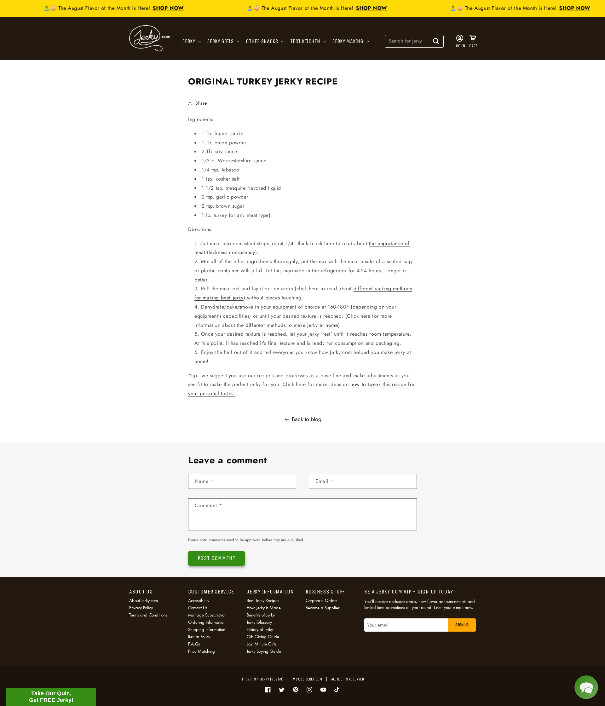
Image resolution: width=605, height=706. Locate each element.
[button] (191, 41)
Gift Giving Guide (263, 636)
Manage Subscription (207, 615)
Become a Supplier (322, 608)
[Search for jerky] (436, 41)
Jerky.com (314, 679)
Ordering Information (207, 622)
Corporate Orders (321, 601)
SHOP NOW (163, 8)
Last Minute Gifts (261, 644)
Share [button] (201, 103)
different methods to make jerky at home (291, 325)
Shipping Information (206, 629)
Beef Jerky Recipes (263, 601)
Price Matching (201, 651)
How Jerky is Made (264, 608)
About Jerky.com (143, 601)
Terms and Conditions (148, 615)
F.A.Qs (194, 644)
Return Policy (199, 636)
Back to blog (306, 419)
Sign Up (462, 625)
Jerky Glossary (259, 622)
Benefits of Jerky (261, 615)
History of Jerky (260, 629)
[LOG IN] (459, 38)
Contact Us (197, 608)
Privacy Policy (141, 608)
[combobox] (414, 40)
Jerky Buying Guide (264, 651)
